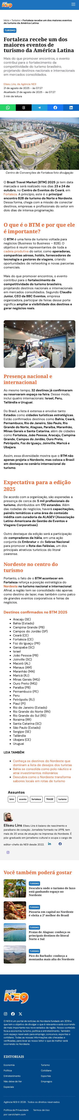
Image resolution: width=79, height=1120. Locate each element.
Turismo (16, 20)
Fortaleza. (10, 194)
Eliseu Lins (10, 84)
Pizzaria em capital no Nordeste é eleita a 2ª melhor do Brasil (51, 913)
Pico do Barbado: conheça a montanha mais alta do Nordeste (51, 957)
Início (6, 20)
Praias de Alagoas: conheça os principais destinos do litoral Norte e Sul (49, 935)
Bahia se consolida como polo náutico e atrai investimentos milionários (42, 771)
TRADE (49, 799)
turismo (62, 799)
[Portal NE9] (7, 5)
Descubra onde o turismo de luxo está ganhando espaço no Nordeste (52, 891)
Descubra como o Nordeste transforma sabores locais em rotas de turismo (42, 779)
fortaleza (36, 799)
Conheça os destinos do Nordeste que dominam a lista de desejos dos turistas (42, 763)
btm (12, 799)
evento (22, 799)
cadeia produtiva (16, 251)
